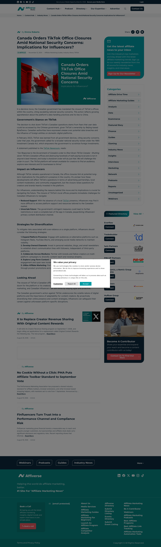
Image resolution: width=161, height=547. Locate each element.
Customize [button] (58, 284)
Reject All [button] (72, 284)
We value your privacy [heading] (64, 262)
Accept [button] (86, 284)
